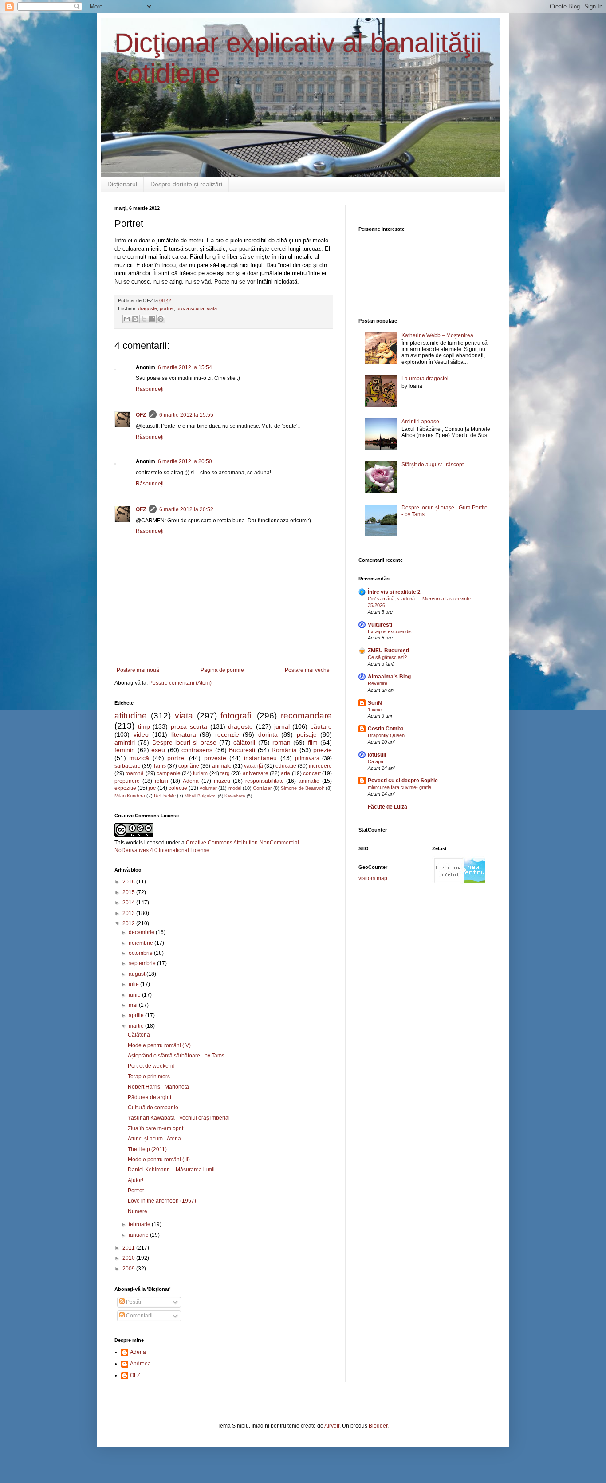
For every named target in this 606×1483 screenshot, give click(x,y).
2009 (129, 1269)
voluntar (208, 788)
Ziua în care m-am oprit (155, 1128)
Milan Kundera (129, 795)
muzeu (222, 781)
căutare (321, 726)
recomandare (306, 715)
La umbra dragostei (425, 378)
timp (144, 726)
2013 (129, 913)
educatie (285, 766)
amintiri (124, 742)
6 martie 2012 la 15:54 (185, 367)
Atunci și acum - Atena (154, 1139)
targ (225, 773)
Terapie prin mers (149, 1076)
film (313, 742)
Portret (136, 1190)
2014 (129, 902)
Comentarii (139, 1316)
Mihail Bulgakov (200, 795)
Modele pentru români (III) (159, 1159)
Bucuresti (242, 749)
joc (152, 788)
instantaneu (260, 757)
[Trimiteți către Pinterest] (160, 319)
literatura (183, 734)
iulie (134, 984)
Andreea (140, 1364)
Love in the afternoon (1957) (162, 1201)
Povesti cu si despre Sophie (403, 780)
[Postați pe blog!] (135, 319)
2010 (129, 1258)
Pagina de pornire (222, 670)
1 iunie (375, 709)
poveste (215, 757)
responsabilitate (264, 781)
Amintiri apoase (420, 421)
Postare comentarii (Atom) (180, 683)
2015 (129, 892)
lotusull (377, 755)
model (234, 788)
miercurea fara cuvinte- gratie (399, 787)
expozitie (125, 788)
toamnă (135, 773)
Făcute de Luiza (387, 807)
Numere (137, 1211)
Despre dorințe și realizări (186, 184)
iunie (135, 995)
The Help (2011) (147, 1149)
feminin (124, 749)
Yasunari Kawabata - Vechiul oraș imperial (179, 1118)
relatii (161, 781)
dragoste (147, 308)
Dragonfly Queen (386, 735)
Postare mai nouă (138, 670)
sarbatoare (127, 766)
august (137, 974)
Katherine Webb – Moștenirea (437, 335)
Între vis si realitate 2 (394, 592)
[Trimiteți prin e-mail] (126, 319)
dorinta (268, 734)
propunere (127, 781)
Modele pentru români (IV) (159, 1045)
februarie (140, 1224)
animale (222, 766)
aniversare (255, 773)
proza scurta (190, 308)
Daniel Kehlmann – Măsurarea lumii (171, 1170)
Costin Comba (386, 729)
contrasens (196, 749)
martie (137, 1026)
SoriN (375, 703)
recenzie (227, 734)
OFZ (141, 415)
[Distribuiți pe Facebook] (152, 319)
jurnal (282, 726)
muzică (139, 757)
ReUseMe (165, 795)
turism (200, 773)
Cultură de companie (153, 1107)
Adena (191, 781)
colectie (178, 788)
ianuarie (139, 1235)
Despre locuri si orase (184, 742)
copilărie (188, 766)
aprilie (137, 1015)
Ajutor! (135, 1180)
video (141, 734)
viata (212, 308)
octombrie (141, 953)
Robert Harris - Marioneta (158, 1087)
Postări (134, 1302)
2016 (129, 882)
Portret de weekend (151, 1066)
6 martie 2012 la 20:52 (186, 509)
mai (134, 1005)
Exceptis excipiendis (390, 631)
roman (281, 742)
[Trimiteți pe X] (143, 319)
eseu (158, 749)
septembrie (143, 963)
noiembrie (141, 943)
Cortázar (262, 788)
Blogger (378, 1426)
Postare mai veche (307, 670)
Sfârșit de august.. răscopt (432, 464)
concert (312, 773)
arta (285, 773)
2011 (129, 1248)
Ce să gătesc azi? (387, 657)
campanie (169, 773)
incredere (320, 766)
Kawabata (234, 795)
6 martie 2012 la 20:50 (185, 461)
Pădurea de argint (149, 1097)
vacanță (253, 766)
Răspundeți (150, 389)
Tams (159, 766)
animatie (309, 781)
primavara (307, 758)
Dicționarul (122, 184)
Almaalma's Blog (389, 677)
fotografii (236, 715)
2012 (129, 923)
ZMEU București (388, 650)
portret (167, 308)
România (284, 749)
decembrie (142, 932)
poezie (322, 749)
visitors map (372, 878)
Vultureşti (380, 625)
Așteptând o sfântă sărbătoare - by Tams (176, 1056)
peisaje (307, 734)
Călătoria (139, 1035)
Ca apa (375, 761)
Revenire (377, 683)
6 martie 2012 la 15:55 (186, 415)
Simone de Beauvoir (302, 788)
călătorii (244, 742)
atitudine (130, 715)
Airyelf (331, 1426)
